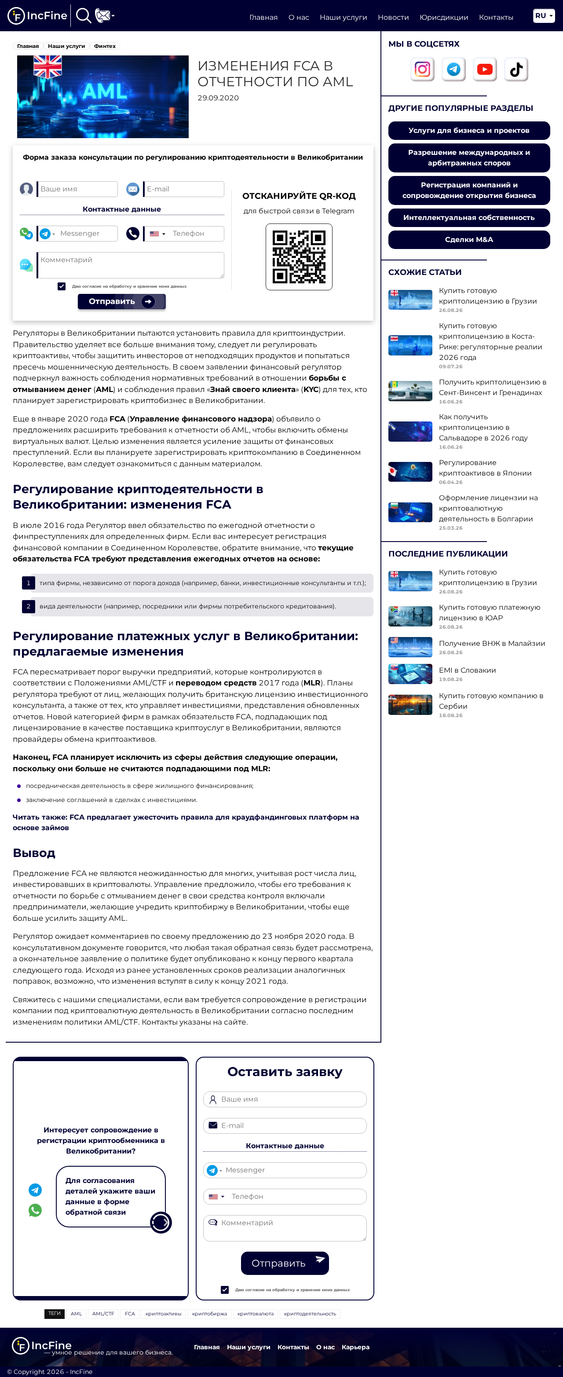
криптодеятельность (310, 1314)
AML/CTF (103, 1314)
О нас (299, 17)
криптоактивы (164, 1314)
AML (76, 1314)
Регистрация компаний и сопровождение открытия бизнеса (469, 190)
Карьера (355, 1347)
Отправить (278, 1263)
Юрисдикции (444, 17)
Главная (263, 17)
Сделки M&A (469, 239)
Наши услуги (343, 17)
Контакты (496, 17)
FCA (130, 1314)
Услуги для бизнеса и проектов (469, 130)
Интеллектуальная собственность (469, 217)
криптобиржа (209, 1314)
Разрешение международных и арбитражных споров (469, 157)
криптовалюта (256, 1314)
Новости (393, 17)
